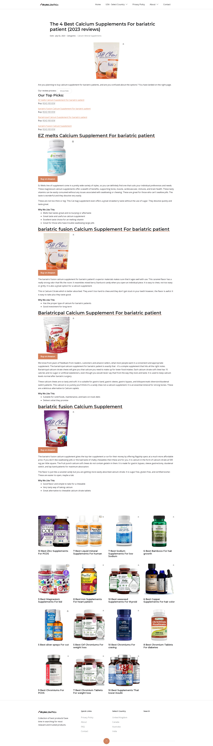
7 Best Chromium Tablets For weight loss (88, 691)
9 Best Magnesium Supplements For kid (50, 600)
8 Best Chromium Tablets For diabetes (158, 646)
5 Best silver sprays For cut (53, 644)
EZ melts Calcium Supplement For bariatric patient (61, 100)
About (84, 722)
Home (98, 4)
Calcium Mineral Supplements (89, 36)
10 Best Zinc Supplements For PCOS (53, 552)
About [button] (153, 4)
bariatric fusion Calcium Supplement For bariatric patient (64, 108)
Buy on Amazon (48, 179)
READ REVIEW (49, 103)
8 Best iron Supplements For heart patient (87, 600)
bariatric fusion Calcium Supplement (55, 126)
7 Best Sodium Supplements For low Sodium (120, 554)
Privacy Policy (139, 4)
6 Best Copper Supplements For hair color (159, 600)
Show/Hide (64, 91)
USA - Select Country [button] (115, 4)
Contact (166, 4)
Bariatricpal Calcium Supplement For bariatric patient (62, 117)
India (114, 731)
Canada (115, 722)
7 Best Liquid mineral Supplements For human (87, 552)
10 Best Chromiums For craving (121, 646)
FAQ (83, 726)
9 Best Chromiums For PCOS (51, 691)
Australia (116, 726)
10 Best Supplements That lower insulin (123, 691)
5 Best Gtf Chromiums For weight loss (88, 646)
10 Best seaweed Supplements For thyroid (122, 600)
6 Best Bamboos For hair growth (157, 552)
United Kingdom (119, 717)
